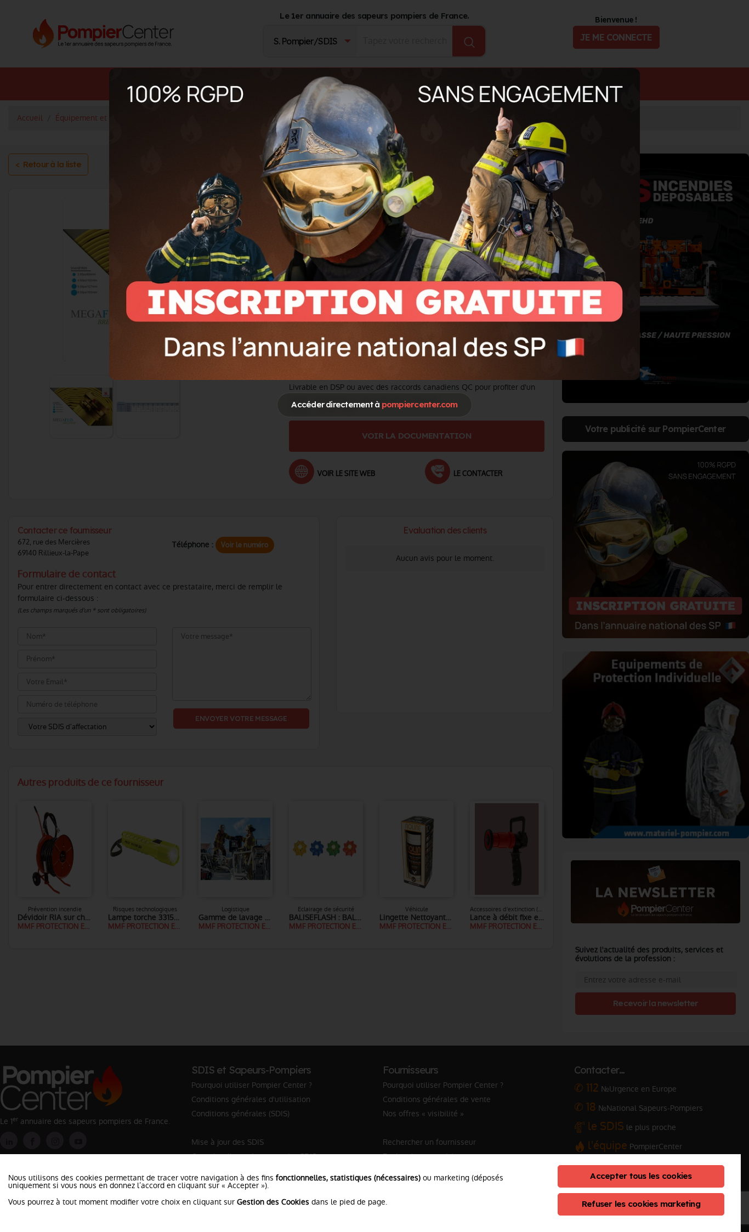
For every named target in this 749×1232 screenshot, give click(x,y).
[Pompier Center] (374, 223)
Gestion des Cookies (273, 1202)
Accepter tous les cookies (640, 1176)
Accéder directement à (374, 404)
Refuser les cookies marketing (641, 1204)
